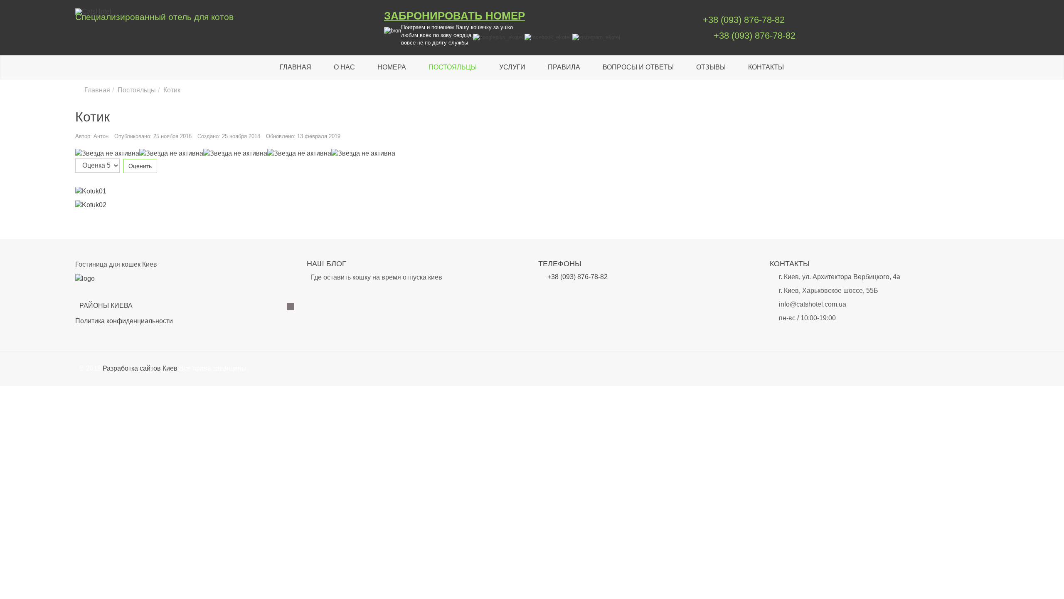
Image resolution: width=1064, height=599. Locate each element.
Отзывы (711, 67)
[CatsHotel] (223, 11)
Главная (295, 67)
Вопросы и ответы (638, 67)
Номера (391, 67)
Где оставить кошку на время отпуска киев (376, 277)
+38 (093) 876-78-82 (744, 20)
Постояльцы (453, 67)
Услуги (512, 67)
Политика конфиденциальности (124, 320)
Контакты (766, 67)
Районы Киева (106, 305)
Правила (564, 67)
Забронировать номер (454, 16)
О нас (344, 67)
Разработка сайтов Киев (140, 368)
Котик (92, 116)
